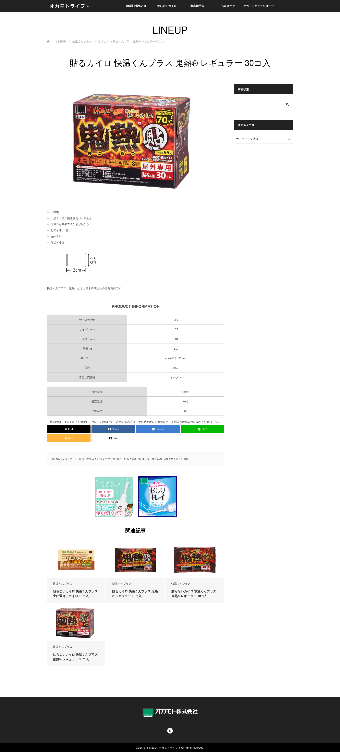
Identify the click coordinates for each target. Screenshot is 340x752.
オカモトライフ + (69, 5)
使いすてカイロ (166, 5)
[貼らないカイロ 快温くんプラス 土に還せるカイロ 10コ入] (76, 559)
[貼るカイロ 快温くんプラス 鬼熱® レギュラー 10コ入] (135, 559)
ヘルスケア (228, 5)
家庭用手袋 (197, 5)
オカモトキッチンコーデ (258, 5)
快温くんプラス (64, 459)
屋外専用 (132, 459)
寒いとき (121, 459)
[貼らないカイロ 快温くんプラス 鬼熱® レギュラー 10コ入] (194, 559)
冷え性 (103, 459)
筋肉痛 (159, 459)
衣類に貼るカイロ (173, 459)
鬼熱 (186, 459)
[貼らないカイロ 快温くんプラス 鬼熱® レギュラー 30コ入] (76, 622)
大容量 (111, 459)
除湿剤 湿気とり (136, 5)
